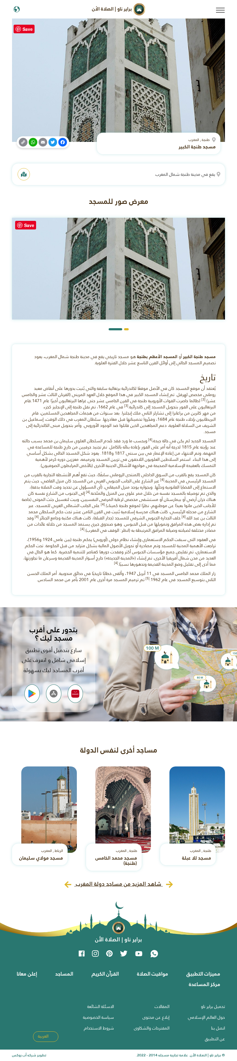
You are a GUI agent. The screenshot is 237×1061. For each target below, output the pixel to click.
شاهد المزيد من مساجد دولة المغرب (118, 884)
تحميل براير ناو (213, 1006)
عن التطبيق (215, 1039)
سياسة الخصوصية (98, 1017)
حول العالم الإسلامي (206, 1017)
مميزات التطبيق (203, 974)
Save (28, 29)
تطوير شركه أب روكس (29, 1055)
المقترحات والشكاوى (151, 1028)
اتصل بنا (218, 1028)
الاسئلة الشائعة (100, 1006)
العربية (44, 1036)
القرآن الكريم (105, 974)
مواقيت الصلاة (152, 974)
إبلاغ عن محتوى (156, 1017)
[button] (126, 329)
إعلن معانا (27, 974)
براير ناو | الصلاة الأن (112, 8)
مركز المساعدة (204, 984)
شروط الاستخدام (99, 1028)
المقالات (162, 1006)
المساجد (64, 974)
